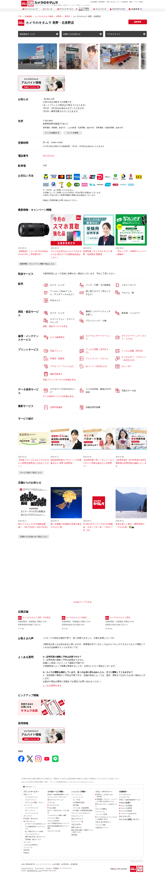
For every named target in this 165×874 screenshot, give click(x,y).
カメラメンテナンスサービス (56, 797)
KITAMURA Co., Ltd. (34, 870)
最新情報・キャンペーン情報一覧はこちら (37, 264)
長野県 (58, 16)
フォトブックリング (31, 813)
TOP (20, 16)
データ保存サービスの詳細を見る (58, 396)
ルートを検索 (72, 133)
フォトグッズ (27, 847)
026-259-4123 (48, 156)
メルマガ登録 (138, 2)
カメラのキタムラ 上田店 (120, 617)
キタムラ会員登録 (126, 805)
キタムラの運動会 (101, 809)
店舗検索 (28, 16)
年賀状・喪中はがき (31, 818)
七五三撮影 (52, 808)
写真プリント (27, 794)
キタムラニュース (77, 816)
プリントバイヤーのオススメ (80, 813)
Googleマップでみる (82, 602)
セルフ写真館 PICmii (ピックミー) (58, 823)
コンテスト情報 (100, 825)
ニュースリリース (44, 864)
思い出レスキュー (29, 821)
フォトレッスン (100, 812)
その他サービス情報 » (55, 792)
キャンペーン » (77, 819)
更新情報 (74, 835)
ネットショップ (76, 794)
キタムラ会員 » (125, 803)
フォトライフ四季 (101, 814)
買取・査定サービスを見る (55, 326)
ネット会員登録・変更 (124, 2)
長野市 (67, 16)
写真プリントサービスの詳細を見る (59, 380)
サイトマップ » (125, 816)
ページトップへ (138, 861)
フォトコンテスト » (102, 822)
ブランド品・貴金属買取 (81, 808)
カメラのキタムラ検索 (44, 16)
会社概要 (94, 2)
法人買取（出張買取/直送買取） (83, 810)
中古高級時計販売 (78, 802)
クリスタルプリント (31, 797)
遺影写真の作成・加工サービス (35, 837)
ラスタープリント (31, 800)
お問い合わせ (111, 2)
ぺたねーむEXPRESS (30, 845)
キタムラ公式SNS (53, 821)
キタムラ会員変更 (126, 808)
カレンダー (27, 842)
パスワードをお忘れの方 (128, 813)
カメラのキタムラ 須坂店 (76, 617)
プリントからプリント (32, 834)
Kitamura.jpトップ (30, 786)
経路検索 (137, 22)
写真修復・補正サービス (33, 839)
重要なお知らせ (76, 827)
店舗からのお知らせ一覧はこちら (33, 537)
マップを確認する (52, 133)
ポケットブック (30, 810)
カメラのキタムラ (125, 794)
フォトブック (27, 805)
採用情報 (101, 2)
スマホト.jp (51, 802)
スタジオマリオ (54, 805)
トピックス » (76, 824)
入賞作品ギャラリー (101, 828)
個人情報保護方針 (28, 864)
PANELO (26, 853)
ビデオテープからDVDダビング (35, 824)
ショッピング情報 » (78, 792)
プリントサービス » (31, 792)
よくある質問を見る (52, 685)
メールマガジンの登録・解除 (56, 815)
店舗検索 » (123, 792)
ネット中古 (76, 800)
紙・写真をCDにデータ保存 (34, 831)
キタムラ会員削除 (126, 811)
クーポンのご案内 (53, 818)
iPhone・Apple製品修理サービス (58, 794)
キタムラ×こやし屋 (53, 831)
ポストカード (27, 816)
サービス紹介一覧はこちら (31, 473)
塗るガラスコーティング (55, 800)
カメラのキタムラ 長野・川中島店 (36, 617)
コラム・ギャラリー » (103, 792)
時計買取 (76, 805)
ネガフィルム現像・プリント (34, 802)
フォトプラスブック (31, 808)
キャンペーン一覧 (77, 821)
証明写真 (26, 850)
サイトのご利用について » (129, 819)
